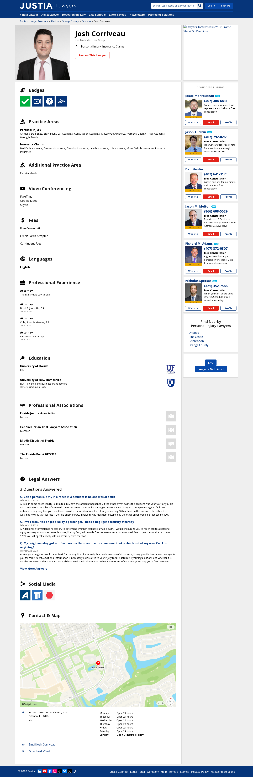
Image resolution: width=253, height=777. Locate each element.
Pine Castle (196, 337)
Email (211, 122)
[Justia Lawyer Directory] (36, 6)
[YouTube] (45, 771)
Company (153, 771)
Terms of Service (179, 771)
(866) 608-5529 (216, 211)
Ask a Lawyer (50, 14)
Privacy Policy (200, 771)
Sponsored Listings (210, 87)
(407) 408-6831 (216, 101)
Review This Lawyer (92, 55)
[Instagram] (54, 771)
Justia (23, 21)
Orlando (86, 21)
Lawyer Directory (38, 21)
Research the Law (74, 14)
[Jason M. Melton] (193, 217)
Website (193, 122)
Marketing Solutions (161, 14)
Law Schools (97, 14)
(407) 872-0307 (216, 248)
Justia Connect (119, 771)
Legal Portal (137, 771)
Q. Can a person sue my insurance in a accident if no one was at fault (67, 497)
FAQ (211, 363)
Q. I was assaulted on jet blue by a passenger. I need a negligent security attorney (77, 522)
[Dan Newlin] (193, 180)
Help (164, 771)
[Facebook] (50, 771)
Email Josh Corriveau (42, 744)
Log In (211, 5)
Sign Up (225, 5)
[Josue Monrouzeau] (193, 107)
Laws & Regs (117, 14)
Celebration (196, 341)
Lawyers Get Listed (211, 369)
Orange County (70, 21)
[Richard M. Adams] (193, 254)
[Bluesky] (64, 771)
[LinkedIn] (40, 771)
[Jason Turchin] (193, 143)
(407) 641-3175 (216, 174)
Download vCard (39, 751)
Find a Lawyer (29, 14)
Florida (55, 21)
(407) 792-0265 (216, 137)
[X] (69, 771)
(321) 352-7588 (216, 286)
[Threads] (59, 771)
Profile (228, 122)
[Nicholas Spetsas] (193, 292)
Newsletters (137, 14)
